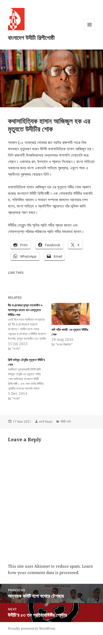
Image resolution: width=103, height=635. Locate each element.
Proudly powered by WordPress (31, 628)
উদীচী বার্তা (65, 421)
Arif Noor (46, 421)
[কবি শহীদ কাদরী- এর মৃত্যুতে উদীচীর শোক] (71, 314)
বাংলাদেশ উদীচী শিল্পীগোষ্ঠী (31, 37)
